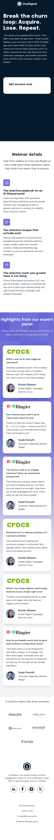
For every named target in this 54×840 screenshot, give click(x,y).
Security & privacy (27, 805)
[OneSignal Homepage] (27, 4)
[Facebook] (22, 789)
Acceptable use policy (27, 816)
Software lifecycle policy (27, 821)
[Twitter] (40, 789)
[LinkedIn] (13, 789)
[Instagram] (31, 789)
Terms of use (27, 811)
